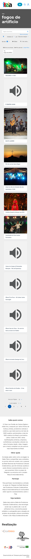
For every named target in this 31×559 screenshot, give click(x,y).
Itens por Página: (12, 399)
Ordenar (9, 36)
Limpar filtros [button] (26, 47)
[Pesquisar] (25, 4)
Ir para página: (13, 403)
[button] (5, 406)
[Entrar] (28, 5)
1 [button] (9, 406)
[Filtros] (4, 36)
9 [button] (21, 406)
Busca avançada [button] (24, 34)
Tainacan (16, 555)
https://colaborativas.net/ (20, 515)
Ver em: (4, 41)
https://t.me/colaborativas (15, 474)
